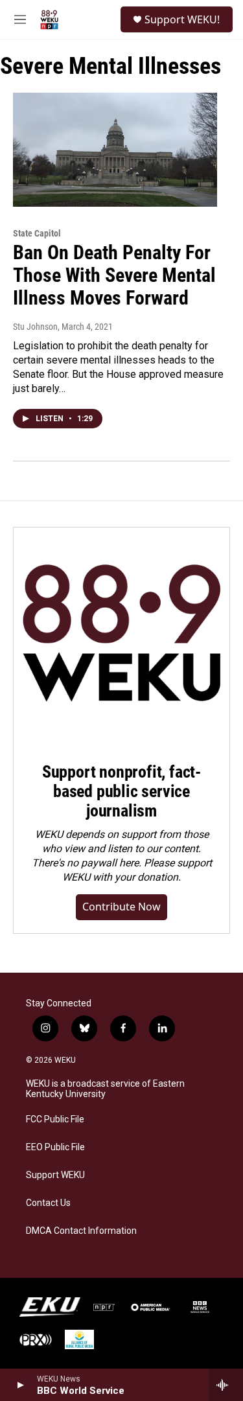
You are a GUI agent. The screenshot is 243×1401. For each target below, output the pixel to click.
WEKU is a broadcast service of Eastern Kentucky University (105, 1089)
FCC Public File (55, 1119)
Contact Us (48, 1203)
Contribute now (121, 906)
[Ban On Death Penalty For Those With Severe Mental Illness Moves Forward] (115, 150)
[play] (20, 1384)
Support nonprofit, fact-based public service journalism (121, 791)
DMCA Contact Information (81, 1231)
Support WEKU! (182, 19)
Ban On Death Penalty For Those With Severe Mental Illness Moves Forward (114, 275)
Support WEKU (55, 1175)
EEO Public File (55, 1147)
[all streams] (226, 1385)
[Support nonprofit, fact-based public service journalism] (121, 635)
